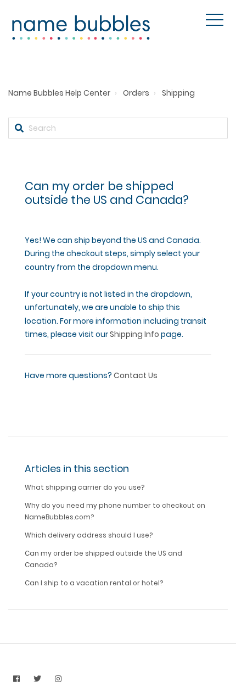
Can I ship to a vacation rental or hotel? (94, 583)
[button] (214, 20)
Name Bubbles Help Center (59, 92)
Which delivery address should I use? (89, 535)
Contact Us (136, 375)
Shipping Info (134, 334)
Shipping (178, 92)
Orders (136, 92)
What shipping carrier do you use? (84, 487)
